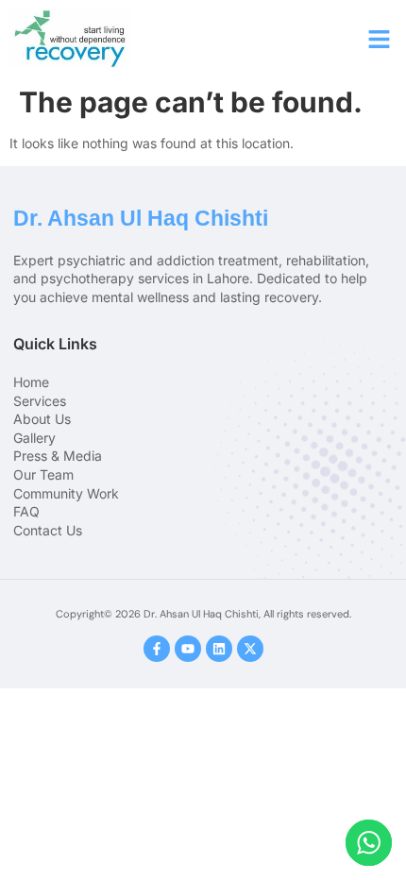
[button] (380, 39)
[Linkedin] (219, 648)
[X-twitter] (250, 648)
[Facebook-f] (157, 648)
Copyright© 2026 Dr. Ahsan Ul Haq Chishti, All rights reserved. (203, 613)
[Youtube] (188, 648)
